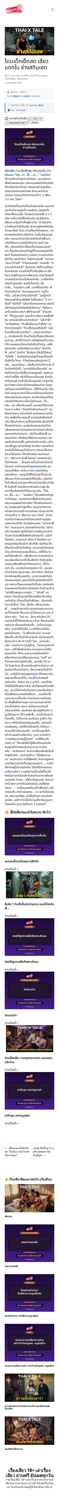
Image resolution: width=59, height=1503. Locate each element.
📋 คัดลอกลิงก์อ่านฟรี (15, 122)
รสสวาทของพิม (12, 1265)
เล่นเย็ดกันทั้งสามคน (14, 1450)
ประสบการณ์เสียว (21, 75)
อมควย (44, 75)
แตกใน (27, 96)
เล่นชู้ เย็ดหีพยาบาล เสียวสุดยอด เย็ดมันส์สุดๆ (43, 1150)
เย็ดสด (16, 96)
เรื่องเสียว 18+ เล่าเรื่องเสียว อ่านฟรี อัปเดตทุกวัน (29, 1474)
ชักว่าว (8, 75)
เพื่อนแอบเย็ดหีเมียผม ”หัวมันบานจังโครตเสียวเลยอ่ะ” (17, 1150)
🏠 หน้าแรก (12, 92)
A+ (40, 118)
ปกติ (35, 118)
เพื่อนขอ (8, 1215)
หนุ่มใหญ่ (35, 75)
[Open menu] (52, 9)
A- (30, 118)
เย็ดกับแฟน (22, 78)
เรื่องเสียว (10, 170)
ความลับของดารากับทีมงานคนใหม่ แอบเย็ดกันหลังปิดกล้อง (28, 1409)
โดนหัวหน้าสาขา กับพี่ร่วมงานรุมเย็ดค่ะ (22, 1315)
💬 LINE (31, 122)
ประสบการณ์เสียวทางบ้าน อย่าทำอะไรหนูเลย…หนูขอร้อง (26, 1366)
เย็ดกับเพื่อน (10, 78)
